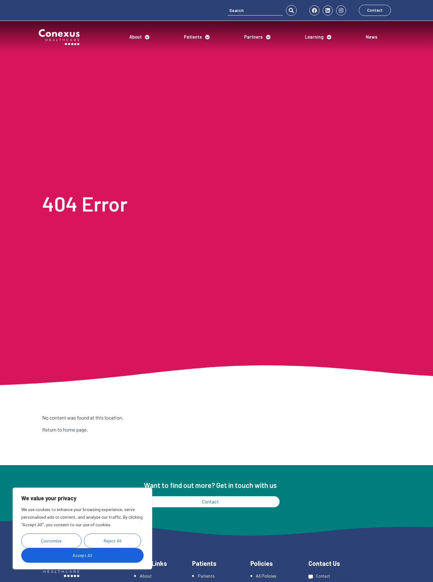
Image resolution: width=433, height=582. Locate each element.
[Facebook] (314, 10)
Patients (193, 37)
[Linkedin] (328, 10)
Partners (253, 37)
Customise (51, 540)
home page (75, 430)
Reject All (112, 540)
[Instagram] (341, 10)
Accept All (82, 555)
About (135, 37)
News (372, 37)
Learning (314, 37)
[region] (82, 528)
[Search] (255, 10)
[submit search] (291, 10)
